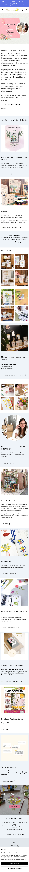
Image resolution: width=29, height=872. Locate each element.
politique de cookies (21, 859)
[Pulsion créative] (12, 10)
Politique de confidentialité (14, 846)
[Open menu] (2, 10)
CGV (14, 843)
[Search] (23, 10)
